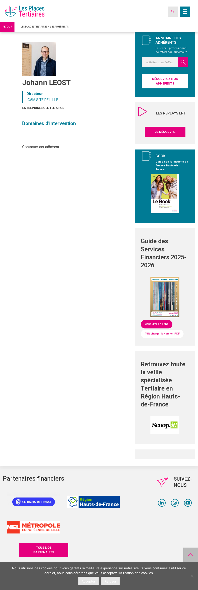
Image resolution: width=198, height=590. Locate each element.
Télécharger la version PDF (162, 333)
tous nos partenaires (43, 550)
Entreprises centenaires (43, 108)
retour (7, 26)
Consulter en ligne (157, 324)
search (183, 62)
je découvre (165, 132)
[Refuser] (192, 576)
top (190, 554)
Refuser (110, 581)
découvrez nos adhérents (165, 81)
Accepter (88, 581)
